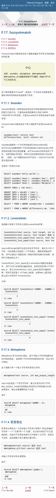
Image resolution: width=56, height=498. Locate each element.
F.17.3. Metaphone (9, 45)
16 (50, 5)
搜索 (47, 3)
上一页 (5, 24)
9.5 (17, 5)
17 (2, 8)
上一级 (11, 24)
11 (30, 5)
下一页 (51, 24)
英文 (53, 3)
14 (42, 5)
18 (6, 8)
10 (26, 5)
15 (46, 5)
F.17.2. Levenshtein (10, 42)
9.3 (7, 5)
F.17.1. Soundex (8, 39)
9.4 (12, 5)
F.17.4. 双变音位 (8, 48)
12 (34, 5)
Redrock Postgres (35, 3)
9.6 (21, 5)
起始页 (45, 24)
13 (38, 5)
